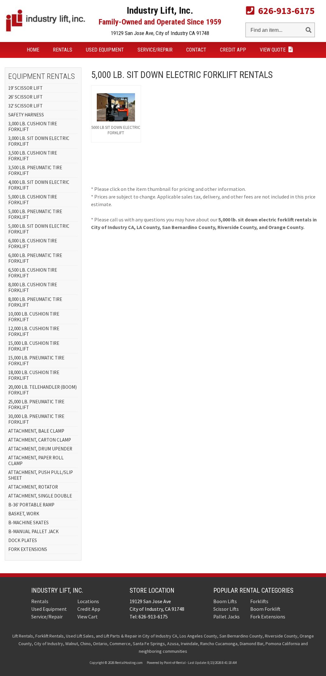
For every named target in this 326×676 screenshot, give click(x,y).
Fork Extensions (27, 549)
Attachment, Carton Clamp (39, 440)
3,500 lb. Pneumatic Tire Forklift (35, 170)
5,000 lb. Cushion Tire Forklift (32, 200)
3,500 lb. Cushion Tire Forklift (32, 156)
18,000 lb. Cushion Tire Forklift (33, 375)
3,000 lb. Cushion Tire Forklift (32, 126)
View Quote (273, 50)
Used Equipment (105, 50)
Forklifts (259, 601)
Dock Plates (22, 540)
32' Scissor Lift (25, 106)
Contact (196, 50)
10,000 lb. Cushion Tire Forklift (33, 317)
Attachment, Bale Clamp (36, 431)
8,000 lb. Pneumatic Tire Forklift (35, 302)
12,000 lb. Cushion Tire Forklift (33, 331)
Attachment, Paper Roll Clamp (36, 460)
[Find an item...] (308, 28)
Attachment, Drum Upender (40, 449)
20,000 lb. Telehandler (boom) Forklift (42, 390)
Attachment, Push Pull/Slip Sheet (40, 475)
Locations (88, 601)
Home (33, 50)
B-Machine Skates (28, 522)
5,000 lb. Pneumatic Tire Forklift (35, 214)
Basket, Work (23, 514)
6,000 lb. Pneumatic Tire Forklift (35, 258)
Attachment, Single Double (40, 496)
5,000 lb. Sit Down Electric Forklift (38, 229)
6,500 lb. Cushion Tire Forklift (32, 273)
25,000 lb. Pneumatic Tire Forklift (36, 404)
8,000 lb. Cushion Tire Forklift (32, 287)
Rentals (62, 50)
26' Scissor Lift (25, 97)
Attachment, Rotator (33, 487)
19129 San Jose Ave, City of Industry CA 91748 (160, 33)
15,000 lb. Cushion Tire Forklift (33, 346)
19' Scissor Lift (25, 88)
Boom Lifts (225, 601)
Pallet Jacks (226, 616)
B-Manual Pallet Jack (33, 531)
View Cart (87, 616)
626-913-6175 (284, 10)
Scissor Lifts (226, 609)
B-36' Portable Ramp (31, 505)
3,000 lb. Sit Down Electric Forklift (38, 141)
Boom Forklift (265, 609)
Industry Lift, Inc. (57, 590)
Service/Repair (155, 50)
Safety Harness (26, 115)
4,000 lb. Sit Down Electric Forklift (38, 185)
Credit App (233, 50)
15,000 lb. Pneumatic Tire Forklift (36, 360)
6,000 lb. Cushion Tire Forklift (32, 243)
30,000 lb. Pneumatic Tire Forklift (36, 419)
